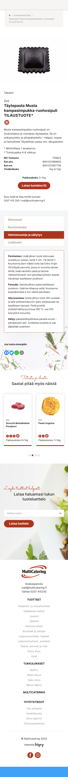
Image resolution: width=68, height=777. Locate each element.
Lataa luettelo (19, 523)
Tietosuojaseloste (34, 723)
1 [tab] (29, 455)
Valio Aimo (34, 680)
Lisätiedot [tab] (15, 242)
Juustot (34, 616)
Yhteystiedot (34, 702)
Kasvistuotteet (34, 626)
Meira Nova (34, 675)
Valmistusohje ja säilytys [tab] (25, 234)
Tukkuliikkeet (34, 663)
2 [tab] (32, 455)
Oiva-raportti (34, 718)
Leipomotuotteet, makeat (34, 636)
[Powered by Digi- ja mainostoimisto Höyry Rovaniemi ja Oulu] (34, 744)
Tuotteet (34, 599)
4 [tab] (38, 455)
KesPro (34, 669)
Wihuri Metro (34, 685)
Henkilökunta (34, 713)
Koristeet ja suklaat (34, 631)
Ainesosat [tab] (15, 219)
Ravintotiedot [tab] (17, 227)
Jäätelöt (34, 621)
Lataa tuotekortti (34, 185)
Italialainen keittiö (34, 611)
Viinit (34, 656)
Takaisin (9, 92)
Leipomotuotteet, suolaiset (34, 641)
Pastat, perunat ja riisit (34, 646)
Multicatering (34, 692)
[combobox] (34, 513)
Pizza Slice (34, 651)
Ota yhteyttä (34, 708)
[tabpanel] (18, 419)
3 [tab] (35, 455)
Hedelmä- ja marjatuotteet (34, 606)
